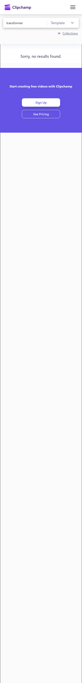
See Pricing (41, 114)
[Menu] (73, 7)
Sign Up (41, 102)
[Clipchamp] (17, 7)
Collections (70, 33)
